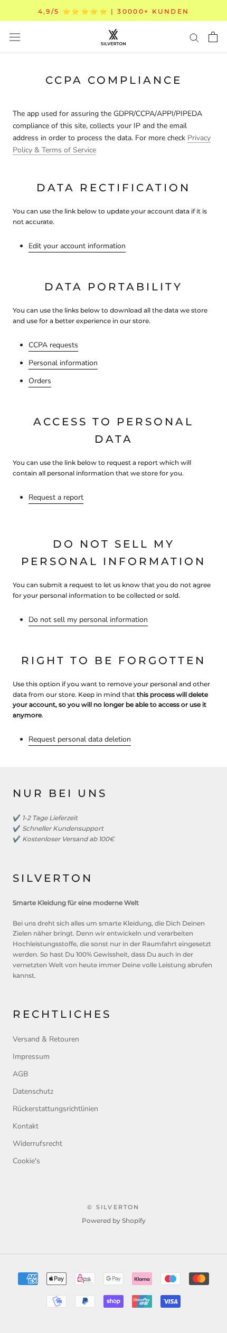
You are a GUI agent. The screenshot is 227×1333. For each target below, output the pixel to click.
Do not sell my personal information (88, 620)
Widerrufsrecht (37, 1144)
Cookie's (26, 1161)
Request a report (56, 497)
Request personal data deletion (80, 739)
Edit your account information (77, 246)
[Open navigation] (15, 37)
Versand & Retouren (46, 1039)
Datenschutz (33, 1091)
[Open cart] (213, 37)
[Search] (194, 37)
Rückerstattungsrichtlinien (55, 1109)
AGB (20, 1074)
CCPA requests (53, 345)
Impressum (31, 1057)
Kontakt (26, 1126)
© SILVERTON (113, 1207)
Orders (40, 381)
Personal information (63, 363)
